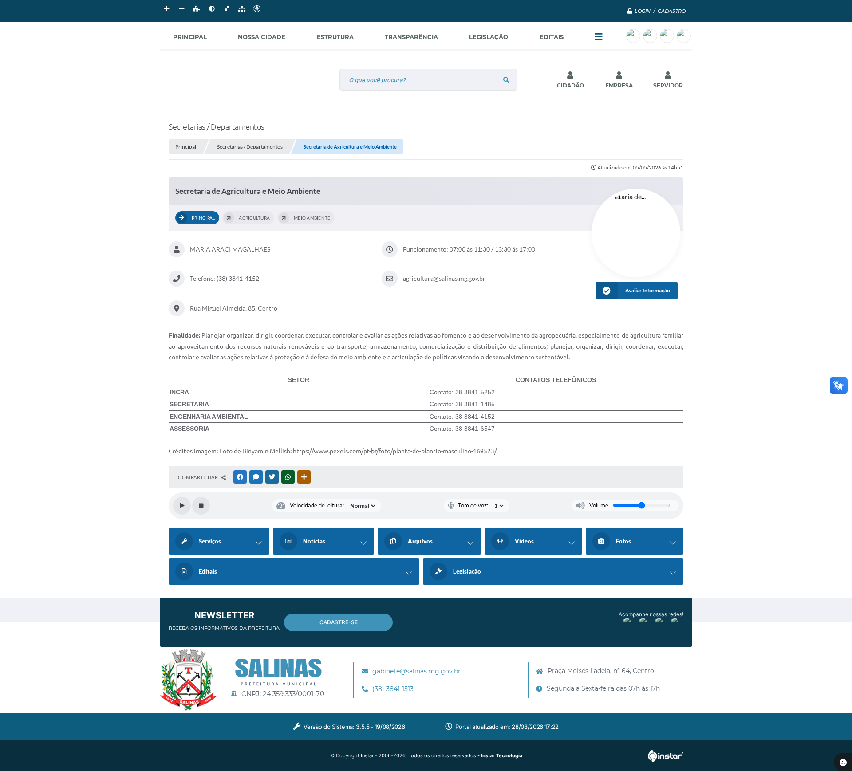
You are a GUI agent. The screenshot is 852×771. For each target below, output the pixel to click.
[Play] (182, 506)
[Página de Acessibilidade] (257, 9)
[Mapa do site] (241, 9)
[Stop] (201, 506)
